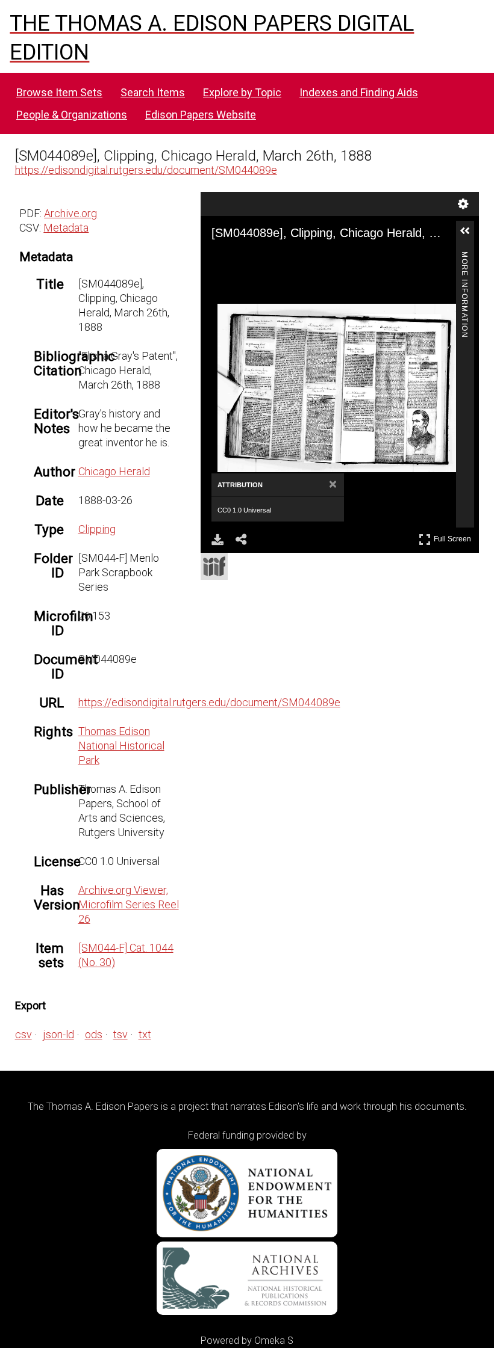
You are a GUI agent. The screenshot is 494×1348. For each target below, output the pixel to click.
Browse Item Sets (59, 92)
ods (93, 1034)
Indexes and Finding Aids (358, 92)
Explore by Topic (242, 92)
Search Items (152, 92)
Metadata (66, 227)
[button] (470, 236)
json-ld (58, 1034)
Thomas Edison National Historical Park (121, 745)
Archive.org (70, 213)
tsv (120, 1034)
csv (23, 1034)
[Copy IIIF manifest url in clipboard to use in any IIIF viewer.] (214, 566)
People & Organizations (71, 114)
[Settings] (463, 204)
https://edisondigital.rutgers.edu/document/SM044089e (146, 170)
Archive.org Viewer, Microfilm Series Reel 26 (128, 904)
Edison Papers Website (200, 114)
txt (145, 1034)
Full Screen (454, 537)
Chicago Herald (114, 471)
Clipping (97, 529)
